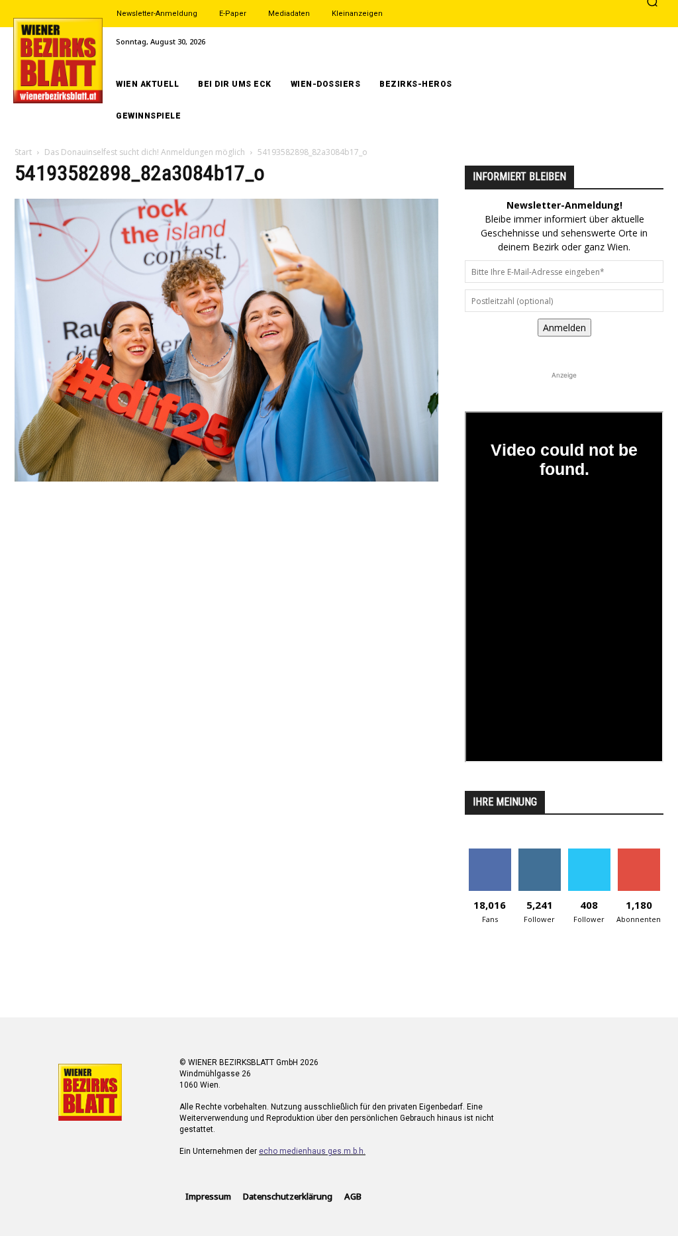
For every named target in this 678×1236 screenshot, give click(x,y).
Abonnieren (638, 853)
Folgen (539, 853)
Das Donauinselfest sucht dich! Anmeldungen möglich (144, 152)
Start (23, 152)
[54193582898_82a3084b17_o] (226, 478)
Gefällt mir (489, 853)
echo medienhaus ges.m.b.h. (312, 1151)
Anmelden (564, 327)
